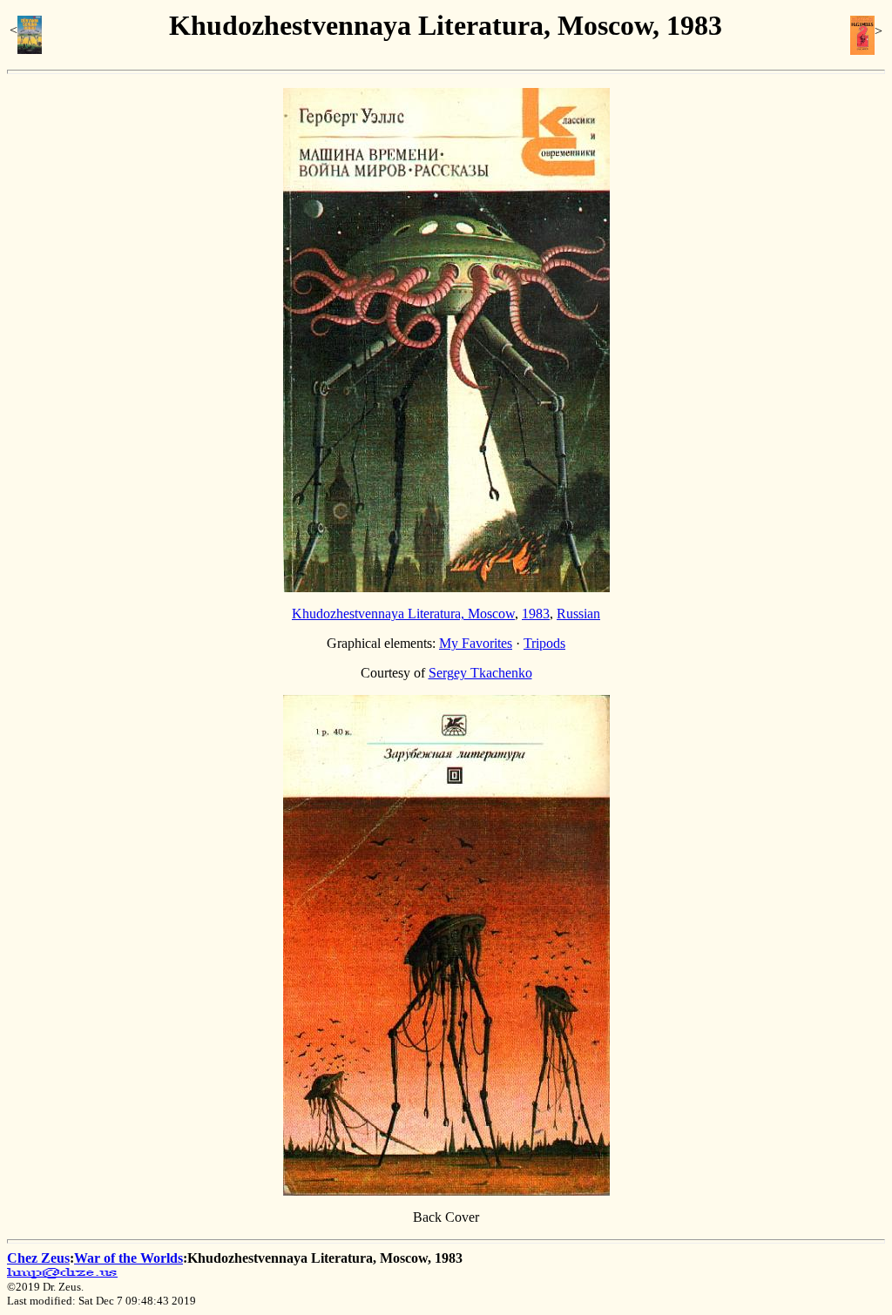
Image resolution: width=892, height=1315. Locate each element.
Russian (578, 613)
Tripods (544, 643)
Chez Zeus (38, 1258)
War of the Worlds (128, 1258)
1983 (536, 613)
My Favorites (475, 643)
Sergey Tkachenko (480, 672)
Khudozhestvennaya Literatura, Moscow (403, 613)
